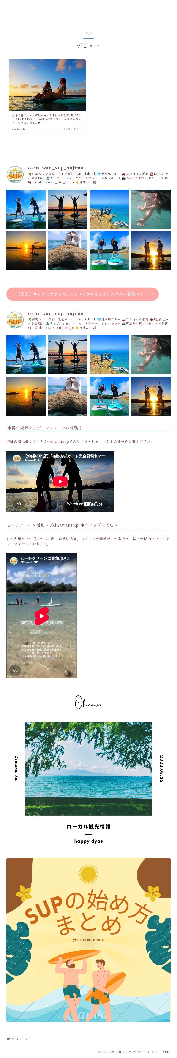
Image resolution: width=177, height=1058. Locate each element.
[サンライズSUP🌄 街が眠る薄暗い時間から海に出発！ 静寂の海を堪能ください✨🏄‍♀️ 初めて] (151, 251)
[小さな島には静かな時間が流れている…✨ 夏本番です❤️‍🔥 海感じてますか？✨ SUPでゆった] (109, 251)
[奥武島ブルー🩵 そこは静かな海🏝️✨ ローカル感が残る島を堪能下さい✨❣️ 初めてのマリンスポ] (26, 209)
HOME (12, 1039)
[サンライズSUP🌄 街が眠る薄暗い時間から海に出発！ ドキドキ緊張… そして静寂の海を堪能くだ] (26, 251)
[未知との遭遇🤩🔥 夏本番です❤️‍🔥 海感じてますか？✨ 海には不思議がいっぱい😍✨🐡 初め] (68, 251)
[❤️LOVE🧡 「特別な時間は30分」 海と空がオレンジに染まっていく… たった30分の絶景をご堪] (68, 209)
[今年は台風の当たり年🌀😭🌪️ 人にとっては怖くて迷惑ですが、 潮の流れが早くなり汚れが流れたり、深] (151, 209)
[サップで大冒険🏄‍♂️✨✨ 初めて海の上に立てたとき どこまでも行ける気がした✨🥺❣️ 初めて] (109, 209)
